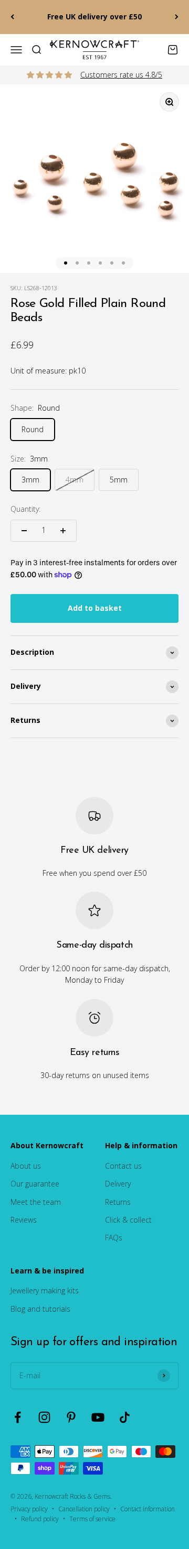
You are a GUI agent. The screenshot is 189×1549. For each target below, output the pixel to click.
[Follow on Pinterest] (71, 1417)
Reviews (23, 1220)
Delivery (118, 1184)
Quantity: (25, 509)
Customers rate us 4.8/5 (121, 75)
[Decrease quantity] (24, 530)
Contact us (123, 1166)
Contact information (147, 1508)
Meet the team (35, 1202)
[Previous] (12, 17)
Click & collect (128, 1220)
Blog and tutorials (40, 1309)
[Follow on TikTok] (125, 1417)
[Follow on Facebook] (17, 1417)
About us (25, 1166)
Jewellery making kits (44, 1290)
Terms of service (92, 1518)
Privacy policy (29, 1508)
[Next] (176, 17)
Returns (118, 1202)
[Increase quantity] (63, 530)
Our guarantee (34, 1184)
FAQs (113, 1238)
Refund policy (40, 1518)
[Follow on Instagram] (44, 1417)
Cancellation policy (84, 1508)
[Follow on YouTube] (98, 1417)
